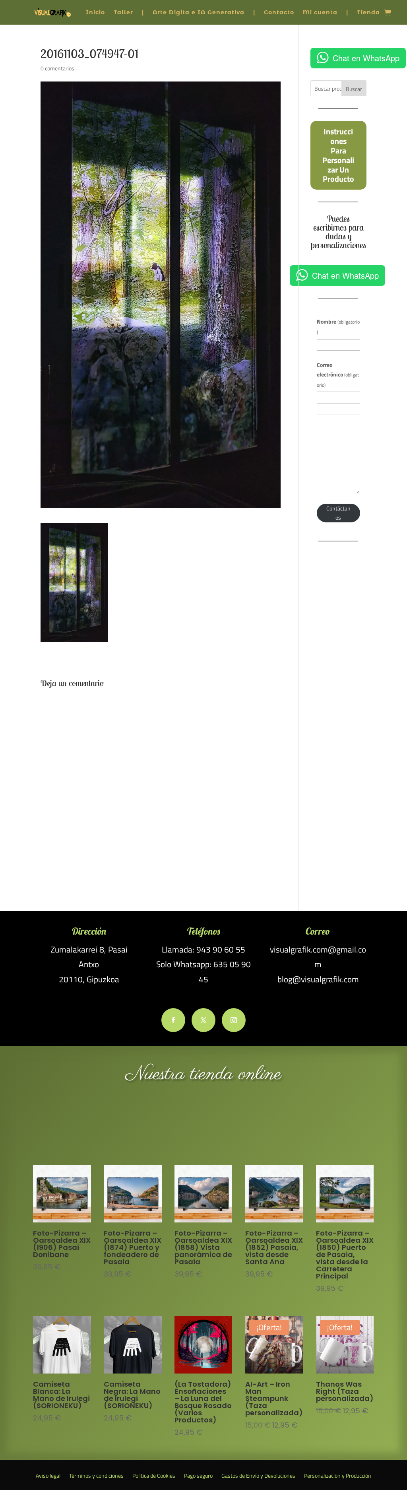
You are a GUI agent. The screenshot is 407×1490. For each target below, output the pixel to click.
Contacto (279, 12)
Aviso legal (48, 1476)
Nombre (338, 326)
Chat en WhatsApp (366, 58)
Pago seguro (198, 1476)
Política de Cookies (153, 1476)
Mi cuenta (320, 12)
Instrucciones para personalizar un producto (338, 155)
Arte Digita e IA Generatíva (198, 12)
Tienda (368, 12)
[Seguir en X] (203, 1020)
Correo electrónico (338, 375)
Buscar (354, 89)
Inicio (95, 12)
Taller (123, 12)
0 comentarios (57, 68)
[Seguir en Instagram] (234, 1020)
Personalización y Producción (337, 1476)
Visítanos (203, 1125)
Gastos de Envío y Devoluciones (258, 1476)
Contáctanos (338, 513)
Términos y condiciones (96, 1476)
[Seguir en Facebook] (173, 1020)
